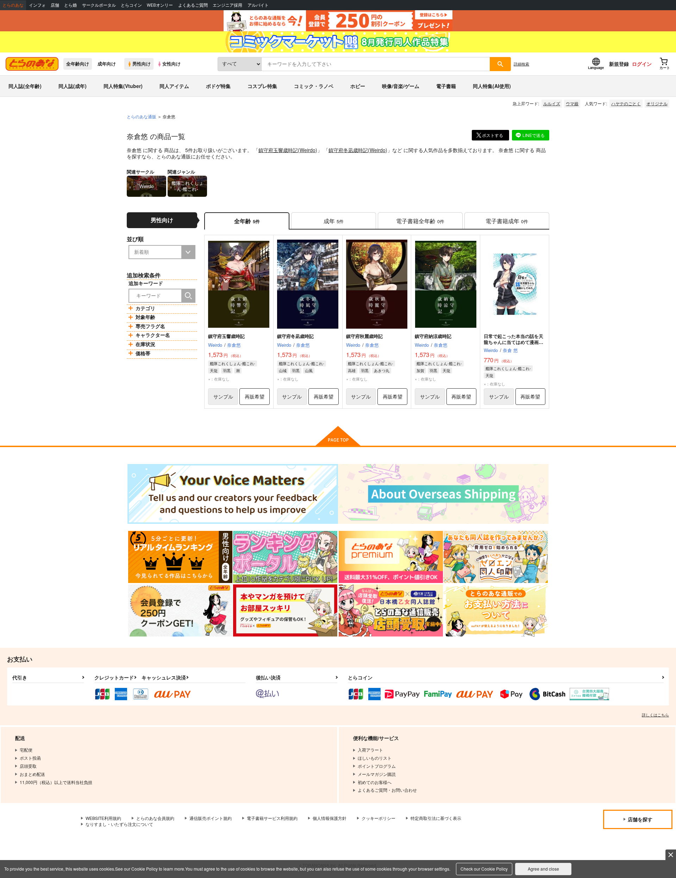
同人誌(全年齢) (25, 85)
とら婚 (70, 5)
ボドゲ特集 (218, 85)
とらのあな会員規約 (155, 818)
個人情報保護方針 (329, 818)
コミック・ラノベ (313, 85)
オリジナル (657, 103)
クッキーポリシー (378, 818)
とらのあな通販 (141, 116)
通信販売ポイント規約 (210, 818)
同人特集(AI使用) (492, 85)
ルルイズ (551, 103)
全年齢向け (77, 64)
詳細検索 (521, 64)
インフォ (37, 5)
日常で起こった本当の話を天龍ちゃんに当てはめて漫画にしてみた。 (513, 342)
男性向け (141, 64)
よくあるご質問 (193, 5)
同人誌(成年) (72, 85)
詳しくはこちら (655, 714)
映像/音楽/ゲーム (400, 85)
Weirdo (307, 149)
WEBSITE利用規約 (103, 818)
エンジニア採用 (227, 5)
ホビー (357, 85)
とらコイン (131, 5)
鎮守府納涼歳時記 (433, 336)
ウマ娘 (572, 103)
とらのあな (13, 5)
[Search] (188, 296)
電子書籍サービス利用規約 (272, 818)
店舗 (55, 5)
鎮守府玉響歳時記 (278, 149)
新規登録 (619, 63)
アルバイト (258, 5)
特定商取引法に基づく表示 (436, 818)
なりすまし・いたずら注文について (119, 824)
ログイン (642, 63)
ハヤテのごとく (626, 103)
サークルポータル (99, 5)
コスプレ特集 (262, 85)
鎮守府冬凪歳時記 (348, 149)
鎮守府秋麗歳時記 (364, 336)
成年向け (107, 64)
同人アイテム (174, 85)
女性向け (171, 64)
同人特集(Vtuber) (123, 85)
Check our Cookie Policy (484, 869)
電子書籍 (446, 85)
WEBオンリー (160, 5)
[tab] (333, 221)
